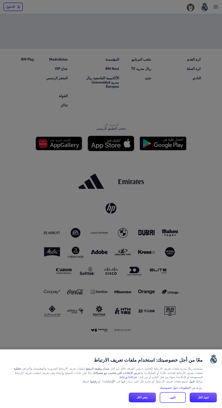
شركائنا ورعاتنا (128, 377)
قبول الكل (203, 397)
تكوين (173, 397)
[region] (111, 378)
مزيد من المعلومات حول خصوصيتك (181, 387)
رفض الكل (142, 397)
